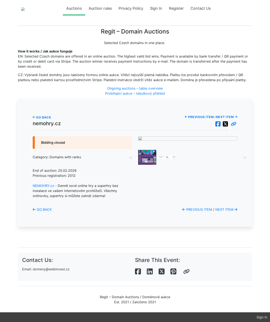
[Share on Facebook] (138, 272)
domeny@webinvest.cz (51, 269)
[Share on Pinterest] (173, 272)
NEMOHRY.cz (43, 186)
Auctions (74, 8)
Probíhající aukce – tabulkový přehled (135, 93)
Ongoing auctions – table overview (135, 88)
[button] (233, 124)
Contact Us (200, 8)
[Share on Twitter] (162, 272)
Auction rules (100, 8)
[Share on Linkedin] (150, 272)
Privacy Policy (131, 8)
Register (176, 8)
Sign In (156, 8)
